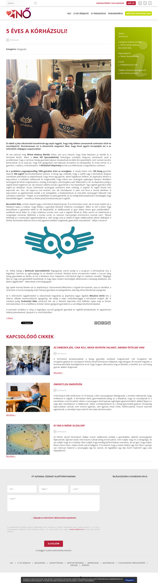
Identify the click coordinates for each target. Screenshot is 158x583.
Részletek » (58, 372)
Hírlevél (74, 565)
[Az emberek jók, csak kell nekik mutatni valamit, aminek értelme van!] (28, 360)
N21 (69, 13)
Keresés (35, 3)
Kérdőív (85, 565)
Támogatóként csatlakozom (110, 3)
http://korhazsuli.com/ (129, 73)
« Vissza (9, 318)
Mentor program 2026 (138, 13)
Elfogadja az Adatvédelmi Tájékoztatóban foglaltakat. (55, 518)
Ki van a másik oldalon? (69, 425)
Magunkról (39, 563)
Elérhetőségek (56, 563)
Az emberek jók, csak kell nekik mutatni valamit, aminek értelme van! (99, 347)
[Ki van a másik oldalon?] (28, 439)
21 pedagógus (98, 13)
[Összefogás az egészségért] (18, 13)
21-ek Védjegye (81, 13)
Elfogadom (130, 580)
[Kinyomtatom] (109, 323)
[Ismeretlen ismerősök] (28, 397)
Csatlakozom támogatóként (132, 563)
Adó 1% (131, 3)
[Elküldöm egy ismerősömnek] (105, 323)
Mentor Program (75, 563)
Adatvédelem (108, 563)
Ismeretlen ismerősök (68, 384)
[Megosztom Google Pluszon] (102, 323)
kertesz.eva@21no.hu (77, 529)
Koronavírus (115, 13)
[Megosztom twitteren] (99, 323)
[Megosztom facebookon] (95, 323)
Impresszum (93, 563)
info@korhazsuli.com (129, 65)
